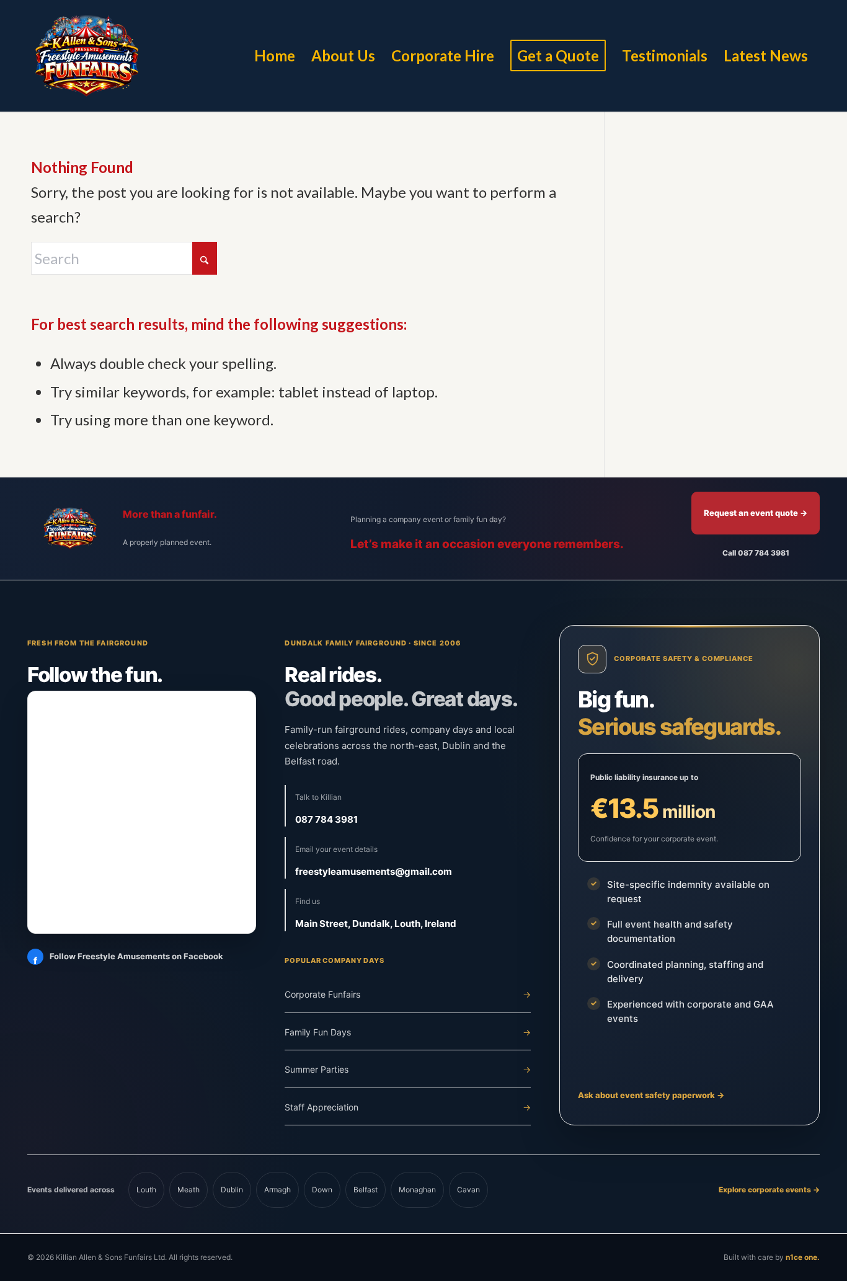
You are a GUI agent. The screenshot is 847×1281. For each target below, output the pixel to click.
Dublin (232, 1189)
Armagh (277, 1189)
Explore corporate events (769, 1189)
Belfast (365, 1189)
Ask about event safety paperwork (651, 1095)
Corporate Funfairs (408, 994)
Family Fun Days (408, 1032)
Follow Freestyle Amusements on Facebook (128, 959)
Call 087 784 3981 (755, 552)
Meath (188, 1189)
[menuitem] (274, 56)
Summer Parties (408, 1069)
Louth (146, 1189)
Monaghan (417, 1189)
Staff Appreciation (408, 1107)
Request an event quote (755, 513)
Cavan (468, 1189)
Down (322, 1189)
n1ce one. (803, 1257)
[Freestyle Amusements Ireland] (87, 56)
